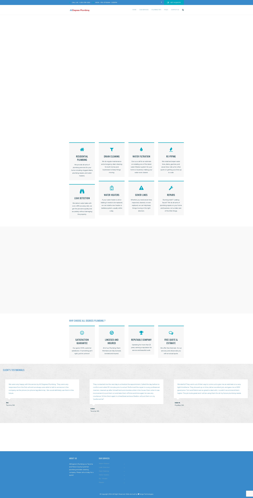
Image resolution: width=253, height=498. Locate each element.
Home (134, 9)
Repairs (101, 482)
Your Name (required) (136, 238)
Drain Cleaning (104, 471)
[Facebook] (161, 1)
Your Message (133, 268)
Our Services (143, 9)
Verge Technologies (146, 494)
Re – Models (103, 479)
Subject (131, 258)
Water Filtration (104, 463)
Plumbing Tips (156, 9)
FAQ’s (166, 9)
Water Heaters (104, 475)
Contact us (175, 9)
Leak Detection (104, 467)
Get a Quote (175, 2)
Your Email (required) (136, 248)
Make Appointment (126, 442)
